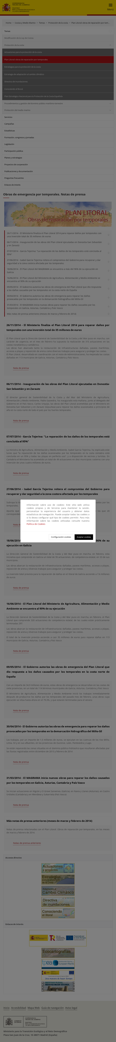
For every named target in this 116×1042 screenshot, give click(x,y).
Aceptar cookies (84, 537)
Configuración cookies (61, 537)
